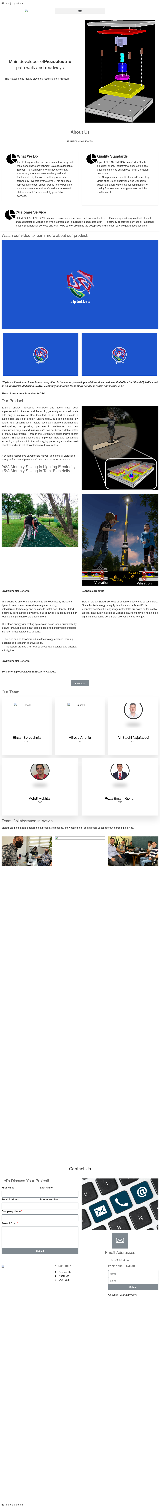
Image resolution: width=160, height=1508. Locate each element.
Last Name (46, 1187)
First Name (8, 1187)
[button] (80, 11)
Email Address (10, 1199)
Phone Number (49, 1199)
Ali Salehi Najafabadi (133, 737)
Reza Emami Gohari (120, 798)
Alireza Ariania (80, 737)
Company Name (11, 1211)
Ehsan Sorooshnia (27, 737)
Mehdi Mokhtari (40, 798)
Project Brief (9, 1223)
